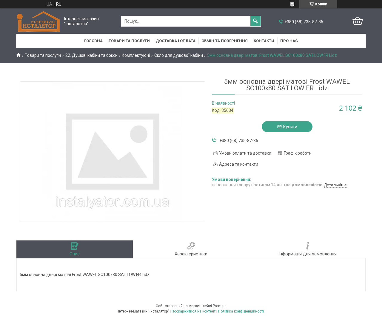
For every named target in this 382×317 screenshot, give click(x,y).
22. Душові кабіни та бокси (91, 55)
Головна (93, 41)
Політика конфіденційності (241, 311)
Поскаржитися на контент (193, 311)
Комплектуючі (136, 55)
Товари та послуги (129, 41)
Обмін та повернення (224, 41)
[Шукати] (255, 21)
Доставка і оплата (175, 41)
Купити (290, 126)
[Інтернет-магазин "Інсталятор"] (38, 21)
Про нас (289, 41)
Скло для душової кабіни (178, 55)
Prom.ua (220, 306)
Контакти (264, 41)
